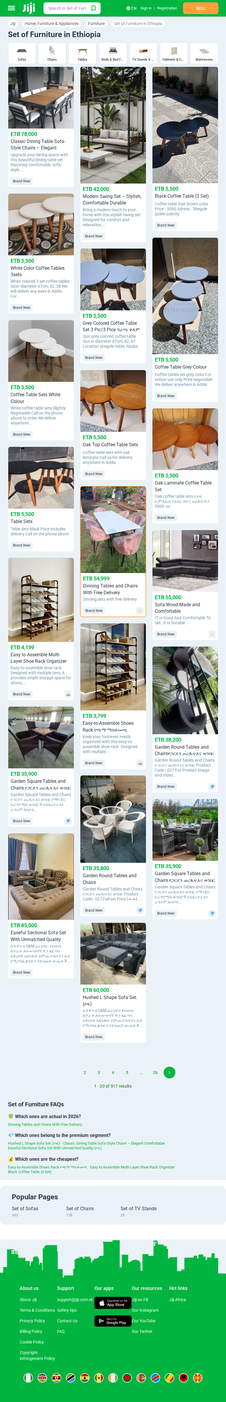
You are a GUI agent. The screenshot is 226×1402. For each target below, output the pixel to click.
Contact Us (67, 1320)
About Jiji (28, 1299)
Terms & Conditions (37, 1310)
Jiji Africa (177, 1299)
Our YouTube (143, 1320)
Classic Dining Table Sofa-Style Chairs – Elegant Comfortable (114, 1143)
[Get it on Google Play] (113, 1321)
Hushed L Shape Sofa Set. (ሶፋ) (34, 1143)
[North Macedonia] (197, 1378)
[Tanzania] (70, 1378)
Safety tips (67, 1310)
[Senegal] (99, 1378)
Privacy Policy (32, 1320)
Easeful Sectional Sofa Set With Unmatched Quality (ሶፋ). (55, 1148)
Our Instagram (145, 1310)
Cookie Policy (32, 1342)
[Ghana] (84, 1378)
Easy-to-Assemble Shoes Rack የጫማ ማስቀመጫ (47, 1167)
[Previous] (56, 1072)
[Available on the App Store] (113, 1304)
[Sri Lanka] (141, 1378)
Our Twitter (142, 1331)
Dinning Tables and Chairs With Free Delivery (45, 1124)
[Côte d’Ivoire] (113, 1378)
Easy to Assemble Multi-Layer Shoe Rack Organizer (132, 1167)
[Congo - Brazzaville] (169, 1378)
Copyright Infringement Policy (37, 1355)
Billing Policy (31, 1331)
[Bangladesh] (127, 1378)
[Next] (169, 1072)
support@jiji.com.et (75, 1299)
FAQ (61, 1331)
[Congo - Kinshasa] (155, 1378)
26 (155, 1072)
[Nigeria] (28, 1378)
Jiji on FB (140, 1299)
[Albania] (183, 1378)
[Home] (29, 8)
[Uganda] (56, 1378)
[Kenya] (42, 1378)
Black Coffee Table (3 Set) (30, 1172)
